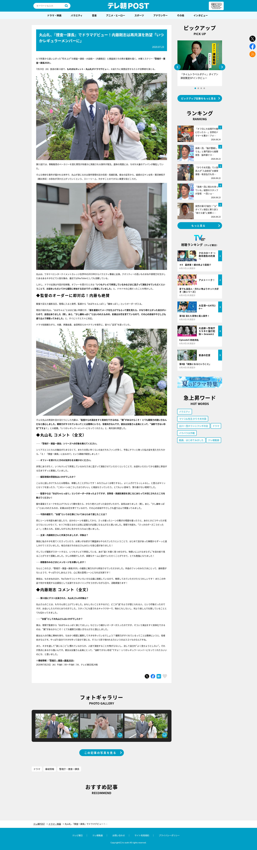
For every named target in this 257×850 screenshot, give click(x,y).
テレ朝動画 (213, 440)
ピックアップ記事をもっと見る (198, 98)
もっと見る (198, 225)
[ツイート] (147, 676)
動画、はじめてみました (191, 440)
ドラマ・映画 (54, 15)
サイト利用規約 (142, 835)
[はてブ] (159, 676)
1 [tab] (195, 88)
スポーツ (139, 15)
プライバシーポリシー (169, 835)
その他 (180, 15)
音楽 (94, 15)
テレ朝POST (128, 6)
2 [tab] (198, 88)
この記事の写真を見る (100, 753)
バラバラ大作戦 (187, 433)
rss (252, 54)
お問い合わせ (118, 835)
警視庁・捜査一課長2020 (61, 660)
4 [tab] (204, 88)
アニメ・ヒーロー (115, 15)
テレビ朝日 (77, 835)
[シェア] (153, 676)
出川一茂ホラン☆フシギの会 (193, 425)
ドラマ (36, 768)
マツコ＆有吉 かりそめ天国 (192, 418)
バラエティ (77, 15)
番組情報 (49, 768)
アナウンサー (160, 15)
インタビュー (200, 15)
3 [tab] (201, 88)
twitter (252, 39)
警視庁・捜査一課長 (69, 768)
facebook (252, 46)
